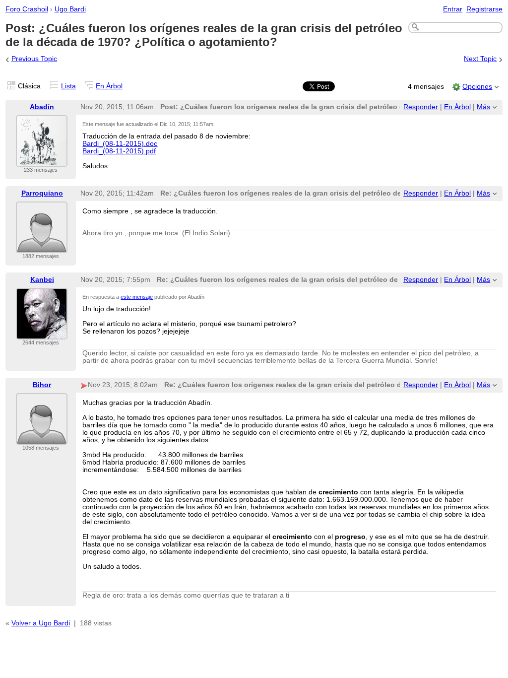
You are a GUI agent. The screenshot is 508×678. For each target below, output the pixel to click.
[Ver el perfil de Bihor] (41, 438)
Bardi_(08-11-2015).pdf (119, 151)
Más (483, 107)
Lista (68, 86)
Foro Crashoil (26, 9)
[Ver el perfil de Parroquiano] (41, 247)
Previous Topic (34, 59)
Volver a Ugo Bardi (40, 623)
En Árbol (109, 86)
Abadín (42, 107)
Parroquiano (42, 193)
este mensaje (137, 297)
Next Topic (480, 59)
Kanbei (42, 279)
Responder (420, 107)
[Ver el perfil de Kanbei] (41, 333)
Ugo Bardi (70, 9)
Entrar (452, 9)
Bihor (42, 385)
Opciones (477, 86)
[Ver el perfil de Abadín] (41, 160)
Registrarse (484, 9)
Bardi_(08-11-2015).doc (119, 143)
